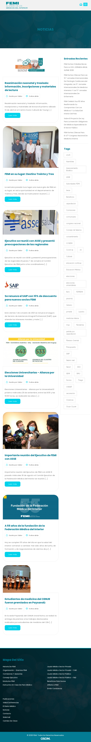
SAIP (68, 354)
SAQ (78, 367)
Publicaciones (8, 699)
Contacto (7, 713)
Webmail (6, 717)
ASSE (68, 177)
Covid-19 (69, 250)
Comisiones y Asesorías (12, 674)
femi (68, 292)
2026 (68, 155)
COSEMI (69, 243)
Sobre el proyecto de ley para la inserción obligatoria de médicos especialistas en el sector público (75, 123)
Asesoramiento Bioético (72, 169)
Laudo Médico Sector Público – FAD (61, 677)
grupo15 (69, 298)
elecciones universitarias (71, 284)
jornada (69, 312)
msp (68, 325)
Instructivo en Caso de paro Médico (17, 685)
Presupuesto (71, 347)
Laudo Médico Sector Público (59, 674)
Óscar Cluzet (71, 407)
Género (69, 305)
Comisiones (70, 210)
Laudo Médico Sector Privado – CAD (62, 670)
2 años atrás (34, 96)
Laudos (81, 312)
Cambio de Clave (10, 721)
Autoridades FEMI (73, 184)
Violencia (69, 400)
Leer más (12, 115)
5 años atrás (34, 250)
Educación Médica (73, 270)
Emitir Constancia (54, 688)
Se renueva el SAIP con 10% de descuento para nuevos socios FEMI (31, 297)
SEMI (68, 373)
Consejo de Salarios (74, 230)
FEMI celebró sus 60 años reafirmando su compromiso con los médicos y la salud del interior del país (74, 107)
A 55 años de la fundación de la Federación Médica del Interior (25, 527)
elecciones (70, 276)
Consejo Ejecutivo (10, 677)
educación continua (73, 263)
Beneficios (70, 197)
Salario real (70, 360)
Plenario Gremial (72, 340)
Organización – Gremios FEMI (15, 670)
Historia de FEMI (9, 666)
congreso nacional (73, 223)
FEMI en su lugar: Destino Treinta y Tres (29, 174)
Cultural (69, 256)
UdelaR (69, 387)
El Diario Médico (9, 706)
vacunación (70, 393)
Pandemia (80, 325)
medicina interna (72, 318)
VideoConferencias (11, 702)
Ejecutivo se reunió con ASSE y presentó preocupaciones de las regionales (30, 242)
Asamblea (70, 162)
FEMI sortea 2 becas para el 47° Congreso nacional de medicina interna (76, 135)
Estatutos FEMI (9, 681)
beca (68, 190)
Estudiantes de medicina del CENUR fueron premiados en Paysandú (27, 600)
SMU (78, 373)
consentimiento (72, 237)
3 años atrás (34, 180)
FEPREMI (79, 292)
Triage (80, 380)
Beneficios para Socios (56, 681)
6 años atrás (34, 609)
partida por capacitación (71, 333)
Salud (68, 367)
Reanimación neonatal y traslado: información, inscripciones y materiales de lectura (30, 86)
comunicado (71, 217)
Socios (68, 380)
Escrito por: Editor (15, 96)
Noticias (6, 710)
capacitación (71, 204)
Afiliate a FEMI (52, 685)
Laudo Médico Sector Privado (59, 666)
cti (81, 250)
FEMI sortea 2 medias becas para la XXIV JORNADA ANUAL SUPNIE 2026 (75, 67)
